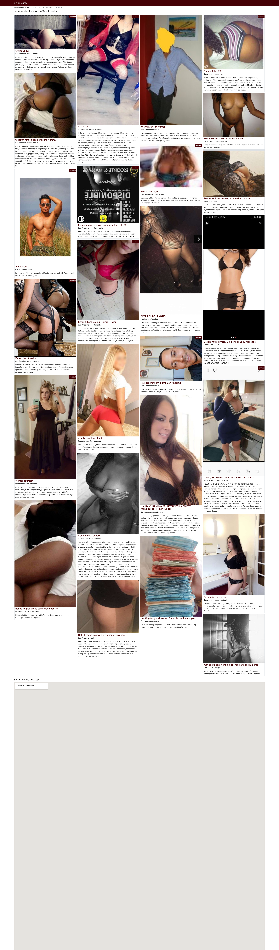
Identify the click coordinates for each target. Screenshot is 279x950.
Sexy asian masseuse (215, 597)
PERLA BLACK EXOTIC (153, 316)
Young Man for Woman (153, 126)
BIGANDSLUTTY (20, 3)
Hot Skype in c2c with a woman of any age (101, 635)
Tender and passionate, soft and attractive (227, 198)
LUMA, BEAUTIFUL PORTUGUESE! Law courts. (229, 477)
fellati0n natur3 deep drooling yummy (35, 139)
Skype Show (22, 50)
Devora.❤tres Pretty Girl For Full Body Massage (230, 341)
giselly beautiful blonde (90, 438)
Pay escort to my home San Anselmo (161, 382)
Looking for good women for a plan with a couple (168, 618)
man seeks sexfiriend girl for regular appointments (231, 664)
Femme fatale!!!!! (213, 71)
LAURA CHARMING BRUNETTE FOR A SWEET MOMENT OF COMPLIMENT (166, 507)
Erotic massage (149, 191)
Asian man (21, 266)
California (48, 7)
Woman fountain (24, 480)
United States (37, 7)
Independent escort (22, 7)
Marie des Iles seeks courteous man (223, 138)
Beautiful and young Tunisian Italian (97, 322)
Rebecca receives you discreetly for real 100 (102, 225)
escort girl (83, 126)
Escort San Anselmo (26, 358)
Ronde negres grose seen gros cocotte (36, 608)
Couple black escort (89, 535)
